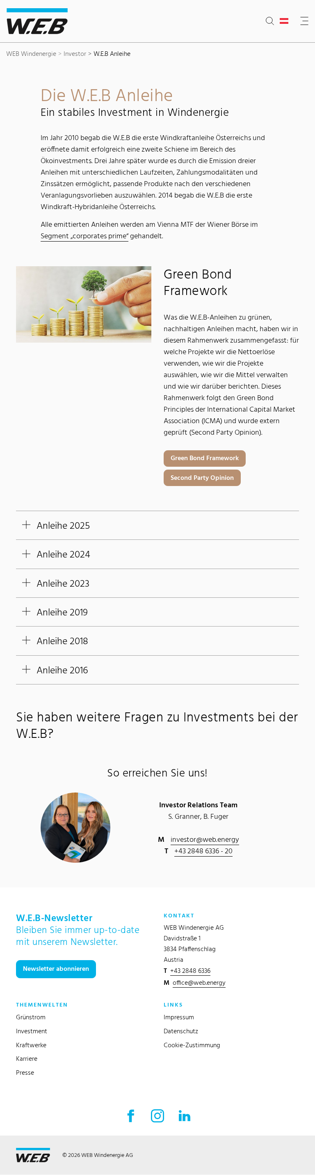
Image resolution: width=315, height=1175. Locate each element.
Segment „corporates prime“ (84, 235)
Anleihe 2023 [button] (63, 583)
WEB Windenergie (31, 54)
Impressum (179, 1017)
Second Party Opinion (202, 478)
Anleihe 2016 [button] (62, 670)
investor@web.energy (205, 839)
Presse (25, 1072)
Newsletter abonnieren (56, 969)
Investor (75, 54)
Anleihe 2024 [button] (63, 554)
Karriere (26, 1058)
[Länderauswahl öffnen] (286, 21)
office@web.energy (199, 982)
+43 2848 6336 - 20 (203, 850)
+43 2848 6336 (190, 971)
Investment (31, 1031)
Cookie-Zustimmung (192, 1045)
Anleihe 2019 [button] (62, 612)
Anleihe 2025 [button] (63, 525)
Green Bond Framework (205, 458)
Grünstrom (31, 1017)
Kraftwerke (31, 1045)
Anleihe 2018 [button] (62, 641)
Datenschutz (181, 1031)
